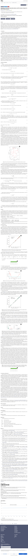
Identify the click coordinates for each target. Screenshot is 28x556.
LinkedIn (15, 535)
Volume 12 (7, 2)
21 (5, 201)
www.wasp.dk (15, 396)
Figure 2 (3, 229)
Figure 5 (3, 335)
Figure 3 (25, 268)
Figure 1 (16, 143)
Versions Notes (13, 18)
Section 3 (26, 59)
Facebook (15, 536)
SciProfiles (2, 539)
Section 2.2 (16, 316)
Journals (2, 2)
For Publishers (16, 530)
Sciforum (2, 535)
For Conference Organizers (17, 532)
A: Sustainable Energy (11, 17)
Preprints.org (2, 537)
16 (8, 135)
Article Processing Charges (4, 527)
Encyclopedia (2, 540)
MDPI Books (2, 536)
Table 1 (14, 251)
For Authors (15, 527)
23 (19, 389)
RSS (12, 523)
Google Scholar (12, 430)
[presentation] (21, 64)
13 (22, 77)
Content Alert (15, 523)
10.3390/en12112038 (14, 2)
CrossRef (20, 432)
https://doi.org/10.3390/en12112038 (12, 14)
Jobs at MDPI (2, 530)
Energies (5, 2)
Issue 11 (10, 2)
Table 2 (8, 352)
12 (13, 76)
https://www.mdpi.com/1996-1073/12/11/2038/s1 (20, 400)
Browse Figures (8, 18)
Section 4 (10, 60)
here (5, 498)
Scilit (22, 432)
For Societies (15, 531)
